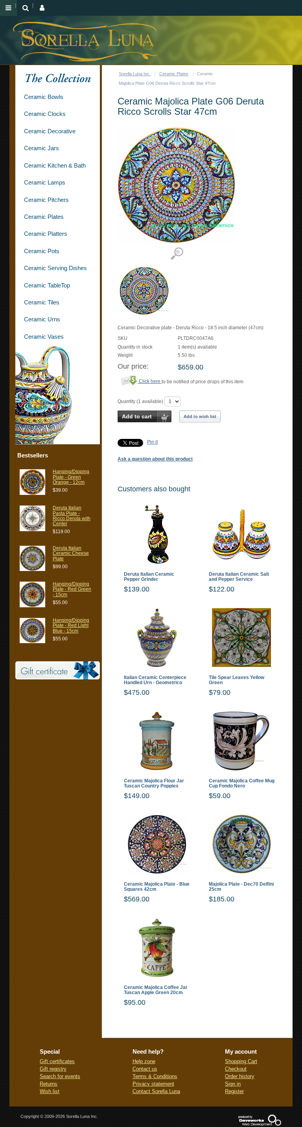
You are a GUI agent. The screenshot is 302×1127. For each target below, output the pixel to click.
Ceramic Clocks (45, 113)
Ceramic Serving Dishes (55, 268)
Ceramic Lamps (44, 182)
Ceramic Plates (173, 73)
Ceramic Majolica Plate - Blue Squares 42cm (157, 887)
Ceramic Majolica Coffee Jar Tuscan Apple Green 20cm (156, 990)
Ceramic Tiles (41, 302)
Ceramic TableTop (47, 285)
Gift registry (53, 1069)
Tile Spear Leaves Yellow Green (236, 680)
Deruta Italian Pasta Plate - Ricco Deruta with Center (71, 515)
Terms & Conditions (155, 1076)
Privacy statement (153, 1084)
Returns (48, 1084)
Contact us (145, 1069)
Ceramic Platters (45, 233)
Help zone (144, 1061)
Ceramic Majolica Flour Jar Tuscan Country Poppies (154, 783)
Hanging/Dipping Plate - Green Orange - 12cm (71, 477)
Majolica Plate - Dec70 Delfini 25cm (241, 887)
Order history (239, 1076)
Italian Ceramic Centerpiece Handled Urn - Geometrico (155, 680)
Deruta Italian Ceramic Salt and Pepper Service (239, 577)
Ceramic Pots (41, 251)
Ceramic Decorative (50, 131)
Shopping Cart (241, 1061)
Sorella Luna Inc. (135, 73)
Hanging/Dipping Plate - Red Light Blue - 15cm (71, 625)
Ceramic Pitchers (46, 199)
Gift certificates (57, 1061)
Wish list (49, 1091)
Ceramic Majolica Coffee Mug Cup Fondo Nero (241, 783)
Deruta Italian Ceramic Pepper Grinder (149, 577)
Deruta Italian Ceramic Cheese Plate (71, 553)
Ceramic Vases (44, 336)
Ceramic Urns (42, 319)
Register (234, 1091)
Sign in (233, 1084)
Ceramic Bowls (43, 96)
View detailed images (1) (177, 254)
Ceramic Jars (41, 148)
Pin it (152, 442)
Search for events (60, 1076)
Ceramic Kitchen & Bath (55, 165)
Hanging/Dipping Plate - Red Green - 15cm (72, 589)
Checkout (236, 1069)
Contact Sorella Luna (156, 1091)
